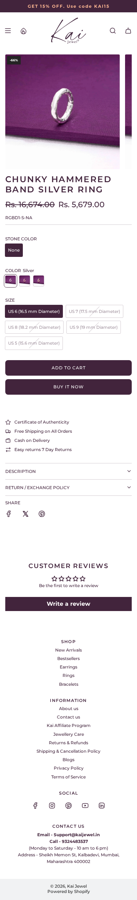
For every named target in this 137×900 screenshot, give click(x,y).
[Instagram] (52, 805)
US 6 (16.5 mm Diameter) (34, 311)
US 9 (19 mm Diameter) (94, 327)
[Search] (112, 30)
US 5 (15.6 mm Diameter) (34, 343)
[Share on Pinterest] (42, 514)
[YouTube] (85, 805)
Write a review (68, 603)
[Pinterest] (68, 805)
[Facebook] (35, 805)
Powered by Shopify (68, 891)
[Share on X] (25, 514)
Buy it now (68, 386)
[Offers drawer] (23, 30)
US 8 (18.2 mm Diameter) (34, 327)
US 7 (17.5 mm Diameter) (94, 311)
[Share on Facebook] (9, 514)
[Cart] (128, 30)
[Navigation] (7, 30)
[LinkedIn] (101, 805)
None (14, 250)
